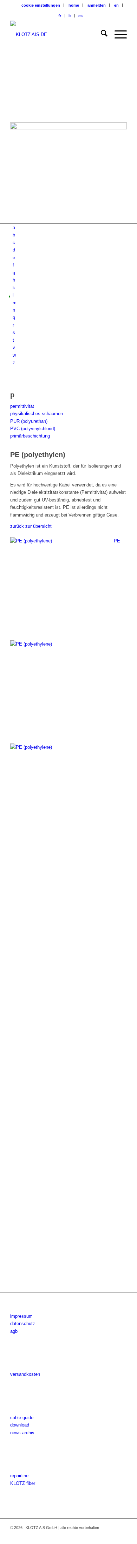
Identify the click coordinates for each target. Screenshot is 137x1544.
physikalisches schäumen (36, 413)
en (116, 5)
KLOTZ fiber (22, 1483)
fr (59, 16)
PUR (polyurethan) (28, 421)
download (19, 1425)
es (80, 16)
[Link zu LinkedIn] (121, 1535)
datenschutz (22, 1323)
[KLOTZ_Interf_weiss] (56, 35)
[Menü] (117, 35)
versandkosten (25, 1374)
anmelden (96, 5)
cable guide (21, 1417)
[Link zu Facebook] (90, 1535)
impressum (21, 1316)
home (73, 5)
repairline (19, 1475)
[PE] (68, 954)
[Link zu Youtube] (111, 1535)
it (69, 16)
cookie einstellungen (40, 5)
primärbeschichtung (30, 436)
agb (14, 1331)
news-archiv (22, 1432)
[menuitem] (41, 5)
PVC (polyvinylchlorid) (32, 428)
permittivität (22, 406)
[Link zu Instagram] (100, 1535)
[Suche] (100, 35)
